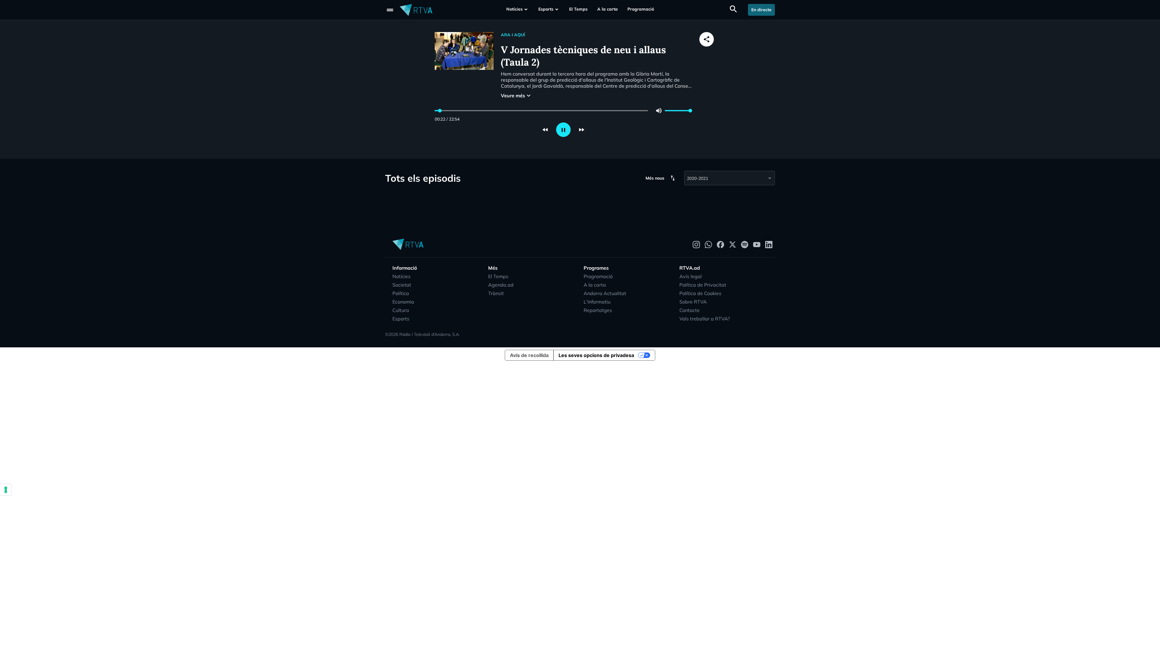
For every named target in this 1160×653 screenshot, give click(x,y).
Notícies (514, 9)
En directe (761, 9)
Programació (640, 9)
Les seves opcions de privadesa (596, 355)
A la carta (607, 9)
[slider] (440, 110)
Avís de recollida (529, 355)
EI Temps (578, 9)
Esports (545, 9)
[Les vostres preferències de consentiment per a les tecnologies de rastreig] (5, 489)
